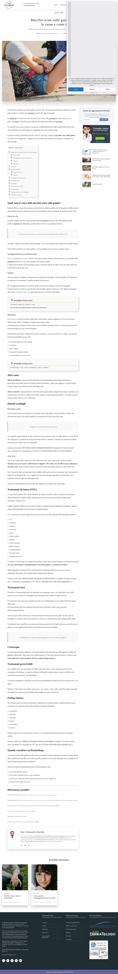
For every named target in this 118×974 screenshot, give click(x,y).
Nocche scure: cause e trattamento (12, 897)
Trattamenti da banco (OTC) (18, 178)
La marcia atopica (97, 184)
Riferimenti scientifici (16, 195)
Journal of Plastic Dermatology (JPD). (53, 841)
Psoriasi (25, 258)
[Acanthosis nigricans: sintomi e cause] (86, 167)
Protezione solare (17, 172)
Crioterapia (14, 183)
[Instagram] (7, 960)
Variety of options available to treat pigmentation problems (21, 821)
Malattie (6, 893)
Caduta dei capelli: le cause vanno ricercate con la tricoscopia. (100, 151)
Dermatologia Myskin (70, 836)
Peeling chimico (15, 189)
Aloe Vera (15, 175)
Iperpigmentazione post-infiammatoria (22, 158)
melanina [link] (31, 113)
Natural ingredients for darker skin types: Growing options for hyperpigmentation (37, 795)
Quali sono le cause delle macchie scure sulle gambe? (24, 152)
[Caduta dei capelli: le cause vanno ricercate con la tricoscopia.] (86, 151)
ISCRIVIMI (104, 119)
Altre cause (14, 166)
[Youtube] (20, 960)
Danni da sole (16, 155)
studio (13, 460)
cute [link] (45, 113)
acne (10, 258)
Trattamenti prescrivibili (17, 186)
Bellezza (36, 893)
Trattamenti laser (15, 180)
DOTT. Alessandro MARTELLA (49, 33)
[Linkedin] (25, 845)
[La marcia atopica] (86, 184)
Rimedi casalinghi (15, 169)
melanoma (12, 319)
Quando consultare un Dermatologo (20, 192)
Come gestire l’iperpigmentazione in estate (44, 897)
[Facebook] (21, 845)
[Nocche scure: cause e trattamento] (15, 877)
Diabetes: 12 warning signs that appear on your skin (20, 811)
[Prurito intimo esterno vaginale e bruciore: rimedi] (86, 159)
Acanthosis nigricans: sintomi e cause (22, 304)
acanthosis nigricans (22, 292)
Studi (9, 514)
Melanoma (15, 163)
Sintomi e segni (59, 12)
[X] (29, 845)
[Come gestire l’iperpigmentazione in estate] (44, 877)
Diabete (15, 161)
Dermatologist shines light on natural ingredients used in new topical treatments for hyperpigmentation (32, 805)
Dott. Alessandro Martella (32, 832)
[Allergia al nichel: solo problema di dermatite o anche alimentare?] (86, 176)
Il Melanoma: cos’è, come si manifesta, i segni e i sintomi (29, 367)
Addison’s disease (23, 816)
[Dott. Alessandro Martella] (14, 838)
